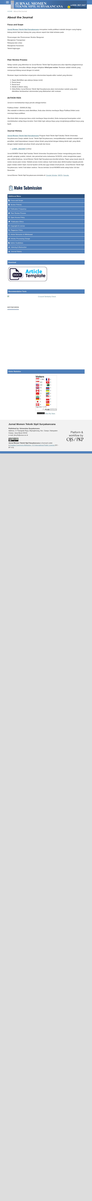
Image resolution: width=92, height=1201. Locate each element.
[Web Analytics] (41, 413)
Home (9, 11)
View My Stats (50, 413)
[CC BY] (54, 445)
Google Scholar (51, 175)
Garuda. (66, 175)
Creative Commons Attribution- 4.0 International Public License (32, 445)
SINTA (60, 175)
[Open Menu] (7, 2)
